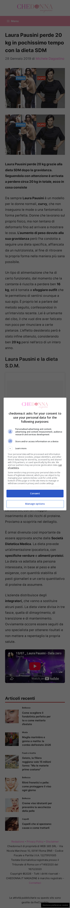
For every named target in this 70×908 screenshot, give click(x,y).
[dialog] (35, 454)
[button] (35, 448)
